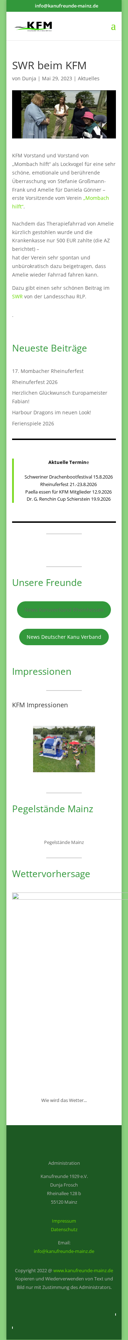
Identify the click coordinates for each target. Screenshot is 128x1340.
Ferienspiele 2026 (33, 423)
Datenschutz (64, 1229)
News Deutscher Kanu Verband (64, 636)
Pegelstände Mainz (64, 842)
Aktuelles (89, 78)
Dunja (29, 78)
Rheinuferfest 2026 (35, 382)
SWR (17, 296)
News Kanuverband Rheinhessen (64, 609)
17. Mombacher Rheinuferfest (48, 371)
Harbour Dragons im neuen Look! (51, 412)
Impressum (64, 1221)
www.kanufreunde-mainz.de (83, 1270)
